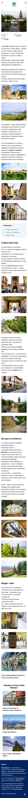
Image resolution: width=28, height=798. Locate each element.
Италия (14, 27)
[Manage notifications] (25, 794)
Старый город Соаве (11, 229)
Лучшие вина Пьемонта (9, 732)
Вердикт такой (10, 235)
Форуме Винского (17, 789)
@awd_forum (19, 780)
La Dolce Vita (12, 459)
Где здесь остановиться (12, 232)
